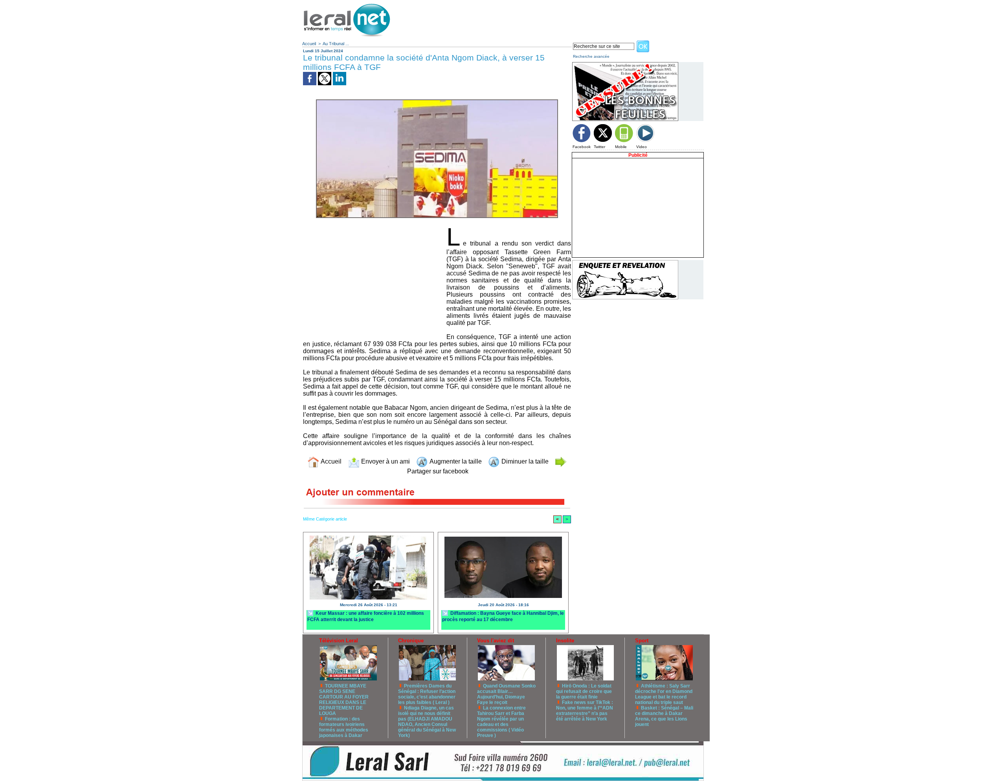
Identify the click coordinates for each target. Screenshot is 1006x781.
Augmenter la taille (455, 461)
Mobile (621, 147)
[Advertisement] (560, 17)
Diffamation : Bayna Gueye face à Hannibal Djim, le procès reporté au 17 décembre (503, 616)
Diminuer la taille (524, 461)
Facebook (582, 147)
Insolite (565, 641)
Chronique (411, 641)
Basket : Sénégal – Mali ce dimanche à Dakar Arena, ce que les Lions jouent (664, 716)
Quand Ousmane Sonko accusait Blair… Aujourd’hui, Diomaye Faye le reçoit (506, 694)
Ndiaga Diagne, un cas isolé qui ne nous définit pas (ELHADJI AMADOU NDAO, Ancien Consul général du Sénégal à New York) (427, 721)
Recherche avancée (591, 56)
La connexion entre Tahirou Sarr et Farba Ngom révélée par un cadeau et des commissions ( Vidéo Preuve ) (501, 721)
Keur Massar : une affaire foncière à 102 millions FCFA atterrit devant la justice (365, 616)
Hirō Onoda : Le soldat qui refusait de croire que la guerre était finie (584, 691)
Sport (641, 641)
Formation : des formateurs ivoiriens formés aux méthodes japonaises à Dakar (343, 727)
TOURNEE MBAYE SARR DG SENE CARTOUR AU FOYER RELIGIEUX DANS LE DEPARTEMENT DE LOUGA (344, 699)
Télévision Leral (338, 641)
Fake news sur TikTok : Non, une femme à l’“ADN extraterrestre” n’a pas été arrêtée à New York (584, 711)
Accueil (309, 43)
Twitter (599, 147)
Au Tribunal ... (336, 43)
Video (641, 147)
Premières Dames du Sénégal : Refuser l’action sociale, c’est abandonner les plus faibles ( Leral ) (426, 694)
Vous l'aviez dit (495, 641)
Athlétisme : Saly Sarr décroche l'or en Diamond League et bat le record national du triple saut (663, 694)
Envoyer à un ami (385, 461)
